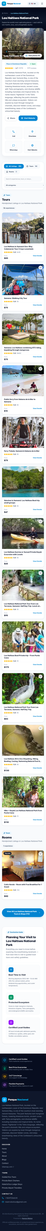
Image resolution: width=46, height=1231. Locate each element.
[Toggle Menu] (42, 3)
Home (4, 1149)
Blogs (4, 1159)
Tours (4, 1152)
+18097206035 (11, 1198)
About (4, 1156)
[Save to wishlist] (40, 216)
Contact (5, 1163)
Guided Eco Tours (9, 1177)
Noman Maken (27, 1218)
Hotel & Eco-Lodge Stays (12, 1184)
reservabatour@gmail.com (16, 1202)
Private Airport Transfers (12, 1188)
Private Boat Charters (11, 1181)
